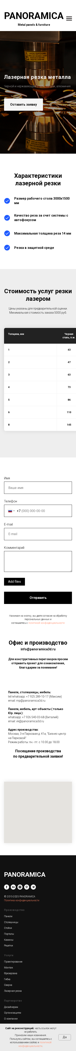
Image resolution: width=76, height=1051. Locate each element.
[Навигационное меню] (69, 19)
